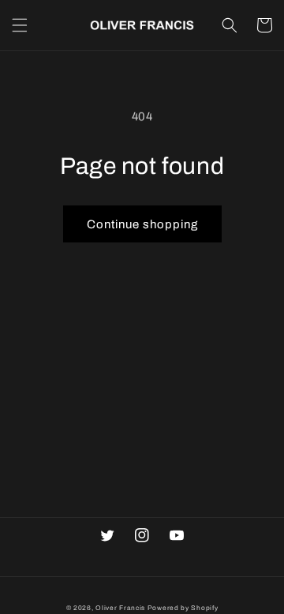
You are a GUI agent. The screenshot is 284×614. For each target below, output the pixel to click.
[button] (19, 25)
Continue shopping (142, 224)
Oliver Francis (120, 608)
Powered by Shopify (183, 608)
